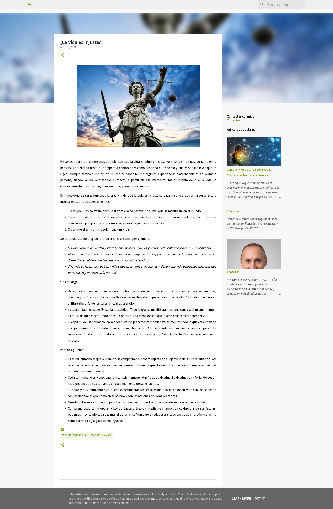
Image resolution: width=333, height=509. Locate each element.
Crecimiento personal (74, 435)
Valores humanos (101, 435)
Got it (260, 498)
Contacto (233, 211)
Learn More (241, 498)
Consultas (233, 120)
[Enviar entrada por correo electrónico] (62, 431)
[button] (62, 54)
